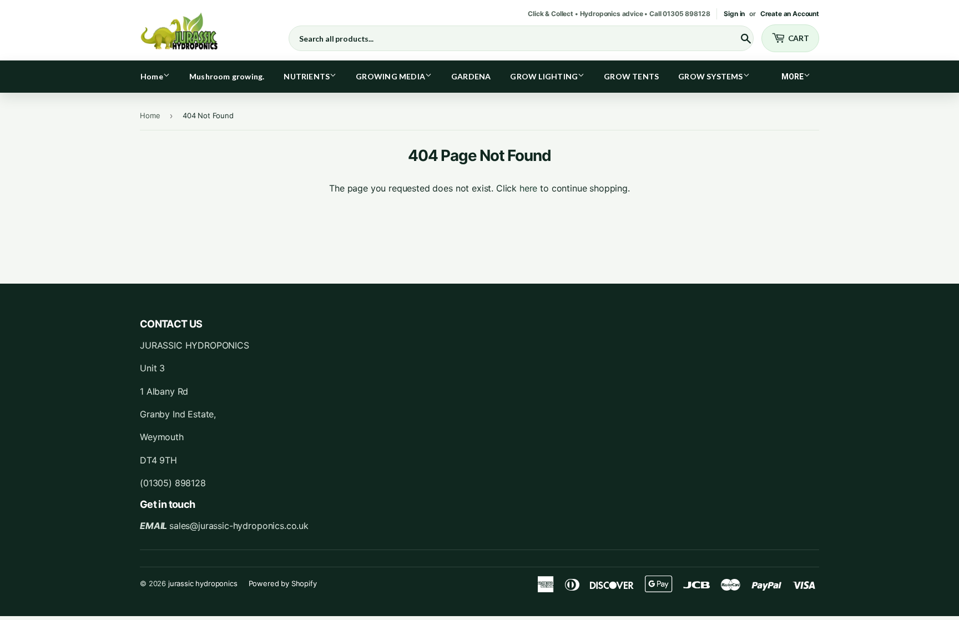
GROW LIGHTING (544, 76)
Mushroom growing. (227, 76)
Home (151, 76)
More (792, 76)
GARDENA (471, 76)
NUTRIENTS (307, 76)
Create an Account (789, 13)
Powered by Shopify (283, 583)
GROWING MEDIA (390, 76)
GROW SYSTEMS (710, 76)
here (528, 188)
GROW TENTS (631, 76)
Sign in (734, 13)
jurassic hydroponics (203, 583)
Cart (798, 38)
